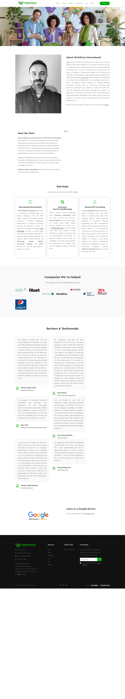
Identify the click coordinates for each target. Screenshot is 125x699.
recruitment (84, 77)
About (64, 3)
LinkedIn (106, 105)
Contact (104, 3)
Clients (71, 3)
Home (58, 3)
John (67, 62)
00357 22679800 (22, 559)
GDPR (18, 574)
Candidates (78, 3)
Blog (91, 3)
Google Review (89, 513)
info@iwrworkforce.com (24, 553)
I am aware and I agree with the (91, 564)
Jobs (86, 3)
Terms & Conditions (69, 549)
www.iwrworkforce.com (24, 556)
